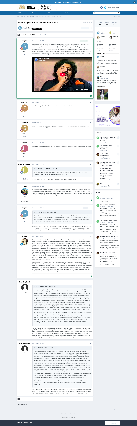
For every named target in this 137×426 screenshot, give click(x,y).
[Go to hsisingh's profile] (24, 148)
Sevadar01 (24, 122)
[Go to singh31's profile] (24, 241)
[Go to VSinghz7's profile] (97, 138)
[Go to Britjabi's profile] (20, 28)
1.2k (25, 199)
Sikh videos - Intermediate (38, 12)
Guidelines (50, 12)
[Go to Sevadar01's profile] (24, 128)
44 (25, 54)
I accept (113, 423)
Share (77, 27)
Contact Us (73, 414)
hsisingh (25, 143)
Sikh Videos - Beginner (23, 12)
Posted (38, 40)
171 (25, 136)
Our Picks (67, 12)
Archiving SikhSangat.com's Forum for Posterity (109, 236)
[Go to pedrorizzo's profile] (24, 108)
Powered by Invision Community (68, 417)
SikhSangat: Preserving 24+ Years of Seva (67, 2)
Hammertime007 (24, 164)
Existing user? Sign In (114, 7)
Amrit (101, 183)
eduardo (115, 36)
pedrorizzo (24, 102)
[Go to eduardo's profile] (110, 37)
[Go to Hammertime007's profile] (24, 170)
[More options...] (90, 41)
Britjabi (26, 27)
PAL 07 (24, 186)
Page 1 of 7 (43, 34)
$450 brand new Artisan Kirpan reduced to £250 (108, 197)
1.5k (25, 178)
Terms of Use (20, 424)
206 (25, 156)
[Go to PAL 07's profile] (24, 191)
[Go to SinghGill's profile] (97, 154)
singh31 (24, 236)
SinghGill (103, 157)
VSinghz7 (103, 140)
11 (25, 250)
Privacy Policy (65, 414)
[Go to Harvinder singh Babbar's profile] (97, 184)
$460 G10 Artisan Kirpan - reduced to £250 (109, 220)
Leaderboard (59, 12)
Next (33, 34)
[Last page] (37, 35)
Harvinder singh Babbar (107, 185)
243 (25, 116)
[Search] (118, 13)
